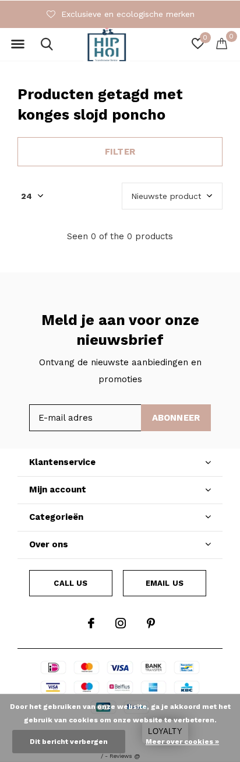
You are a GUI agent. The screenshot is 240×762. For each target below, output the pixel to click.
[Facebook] (91, 623)
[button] (17, 44)
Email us (164, 583)
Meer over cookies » (182, 741)
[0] (221, 43)
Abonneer (176, 418)
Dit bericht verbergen (69, 741)
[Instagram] (120, 623)
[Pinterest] (151, 623)
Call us (70, 583)
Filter (120, 151)
